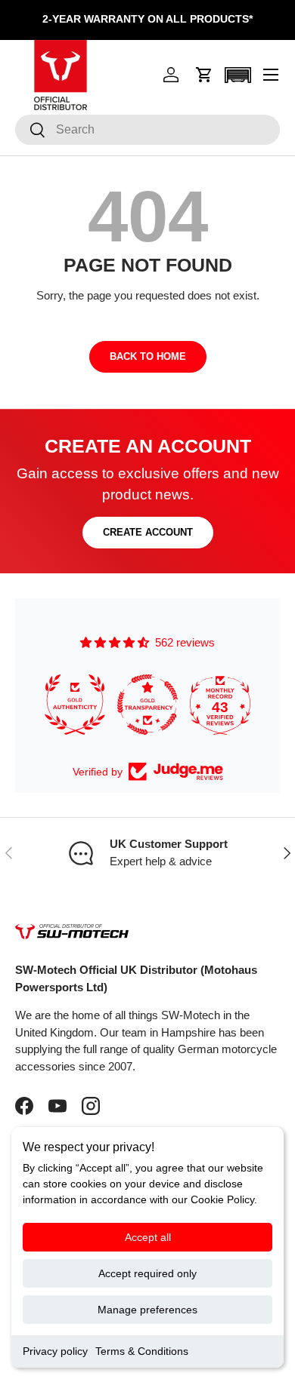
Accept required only (147, 1273)
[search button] (30, 131)
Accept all (148, 1237)
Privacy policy (55, 1351)
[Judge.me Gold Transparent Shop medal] (147, 704)
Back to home (148, 356)
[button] (204, 74)
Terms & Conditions (141, 1351)
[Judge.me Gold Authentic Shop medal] (75, 704)
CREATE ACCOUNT (148, 532)
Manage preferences (147, 1310)
